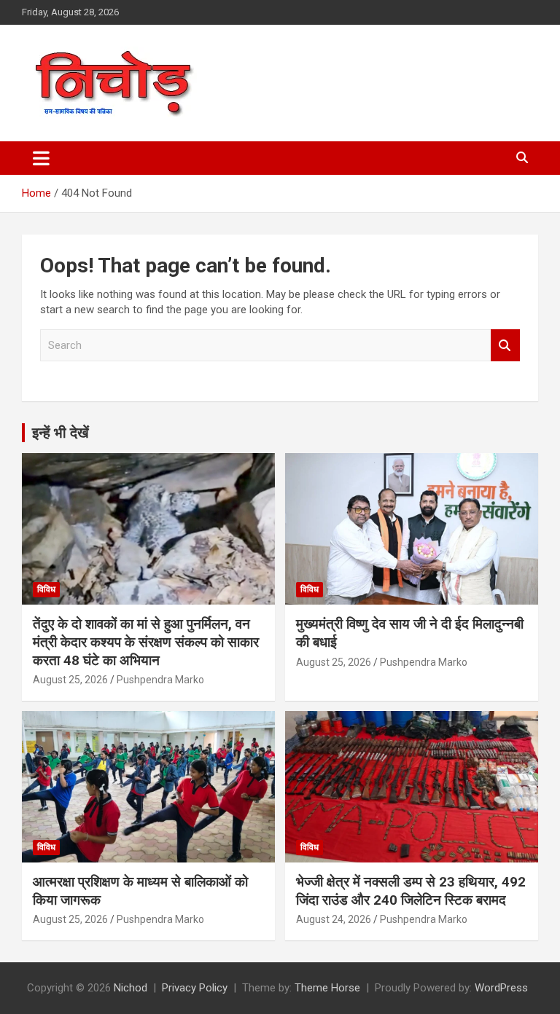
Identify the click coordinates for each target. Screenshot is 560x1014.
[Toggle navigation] (41, 158)
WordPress (501, 987)
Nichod (130, 987)
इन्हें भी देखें (60, 432)
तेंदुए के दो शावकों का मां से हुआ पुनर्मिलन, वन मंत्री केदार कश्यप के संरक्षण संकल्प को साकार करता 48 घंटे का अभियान (146, 642)
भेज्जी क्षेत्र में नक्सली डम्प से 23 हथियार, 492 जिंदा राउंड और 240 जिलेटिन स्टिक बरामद (411, 890)
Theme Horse (327, 987)
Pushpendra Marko (160, 679)
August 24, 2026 (333, 919)
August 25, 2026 (70, 679)
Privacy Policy (195, 987)
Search (505, 345)
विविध (46, 589)
